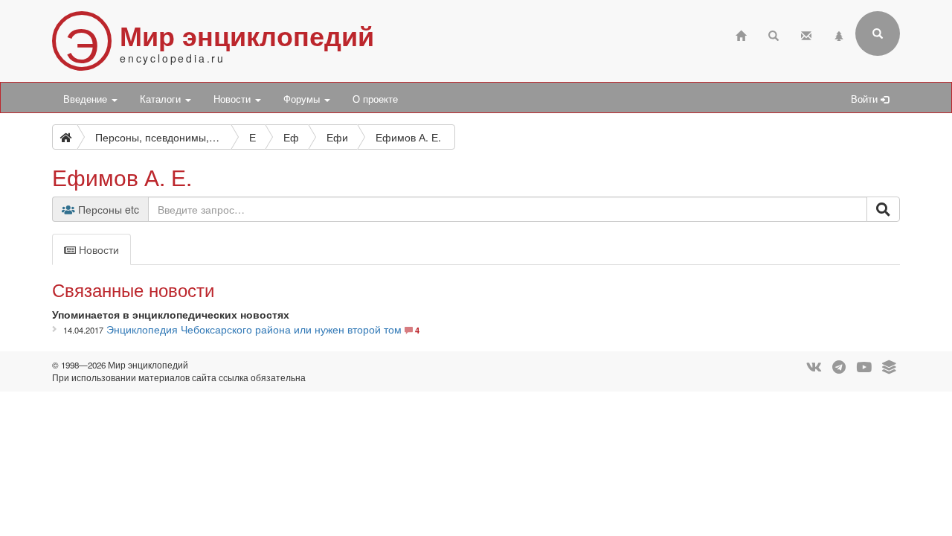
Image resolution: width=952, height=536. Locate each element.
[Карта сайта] (839, 34)
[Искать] (883, 209)
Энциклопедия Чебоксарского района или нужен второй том (254, 329)
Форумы (303, 99)
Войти (866, 99)
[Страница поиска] (773, 34)
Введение (86, 99)
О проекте (375, 99)
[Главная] (740, 34)
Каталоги (162, 99)
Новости (233, 99)
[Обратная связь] (806, 34)
